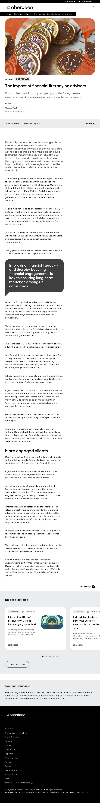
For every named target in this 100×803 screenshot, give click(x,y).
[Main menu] (93, 7)
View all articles (17, 664)
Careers (9, 745)
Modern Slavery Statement (19, 783)
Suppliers (9, 754)
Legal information (13, 770)
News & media (12, 737)
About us (9, 729)
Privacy (8, 762)
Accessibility (11, 774)
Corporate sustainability (16, 733)
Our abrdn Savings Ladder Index (21, 302)
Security (9, 766)
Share (89, 123)
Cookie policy (11, 758)
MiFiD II (8, 778)
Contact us (10, 749)
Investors (9, 741)
